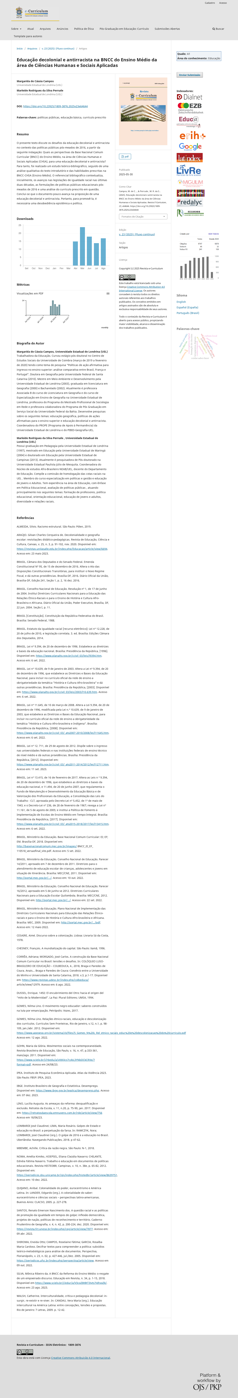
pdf (126, 156)
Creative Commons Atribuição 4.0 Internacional (80, 1358)
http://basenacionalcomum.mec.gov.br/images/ (47, 846)
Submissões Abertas (167, 28)
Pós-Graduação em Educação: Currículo (124, 28)
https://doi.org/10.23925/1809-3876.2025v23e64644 (55, 106)
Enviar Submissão (189, 75)
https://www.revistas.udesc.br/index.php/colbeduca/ (55, 980)
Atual (30, 28)
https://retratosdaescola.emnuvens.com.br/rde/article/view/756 (62, 1113)
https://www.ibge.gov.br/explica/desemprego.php (67, 1090)
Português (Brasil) (188, 313)
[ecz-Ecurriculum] (191, 114)
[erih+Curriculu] (193, 139)
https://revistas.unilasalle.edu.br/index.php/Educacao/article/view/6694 (62, 549)
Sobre (15, 28)
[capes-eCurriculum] (191, 195)
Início (20, 48)
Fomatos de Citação (133, 216)
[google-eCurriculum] (191, 150)
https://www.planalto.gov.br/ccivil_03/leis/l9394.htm (69, 655)
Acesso (223, 2)
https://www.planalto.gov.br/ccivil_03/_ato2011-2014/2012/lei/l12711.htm (63, 764)
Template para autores (28, 36)
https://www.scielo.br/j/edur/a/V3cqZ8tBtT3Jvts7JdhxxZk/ (71, 1283)
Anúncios (62, 28)
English (181, 302)
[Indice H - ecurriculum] (199, 280)
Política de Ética (84, 28)
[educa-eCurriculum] (189, 127)
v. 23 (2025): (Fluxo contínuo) (58, 48)
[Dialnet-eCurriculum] (190, 99)
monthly (104, 327)
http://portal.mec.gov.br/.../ (34, 878)
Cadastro (210, 2)
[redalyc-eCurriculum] (190, 206)
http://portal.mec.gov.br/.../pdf (80, 922)
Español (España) (187, 307)
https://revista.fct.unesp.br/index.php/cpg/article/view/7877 (55, 1229)
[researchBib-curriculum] (191, 217)
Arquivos (45, 28)
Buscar (219, 28)
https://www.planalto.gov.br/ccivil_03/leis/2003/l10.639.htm (59, 692)
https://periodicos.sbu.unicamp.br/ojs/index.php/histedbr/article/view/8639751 (67, 1175)
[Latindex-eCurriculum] (190, 161)
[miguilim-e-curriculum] (191, 187)
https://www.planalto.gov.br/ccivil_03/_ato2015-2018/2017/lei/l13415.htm (63, 824)
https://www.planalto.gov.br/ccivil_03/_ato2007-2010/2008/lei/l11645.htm (63, 733)
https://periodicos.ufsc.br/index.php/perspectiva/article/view (55, 1260)
